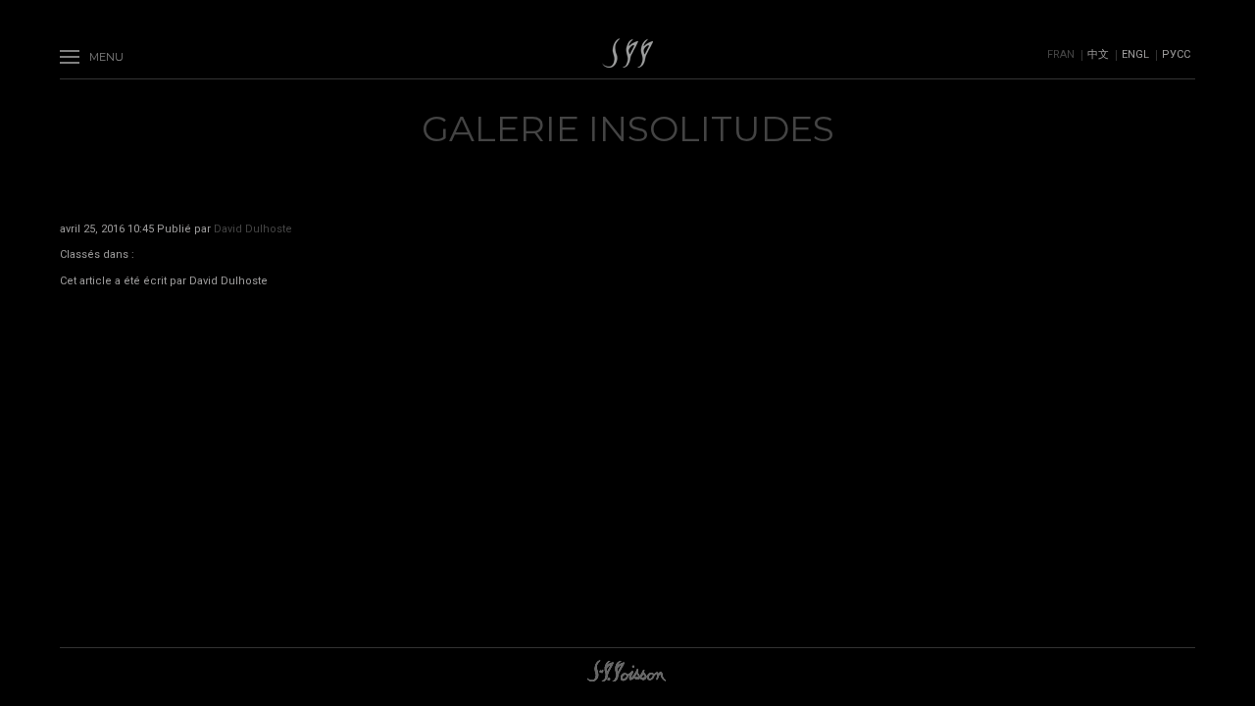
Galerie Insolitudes (628, 128)
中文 (1098, 54)
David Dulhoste (253, 229)
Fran (1061, 54)
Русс (1176, 54)
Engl (1135, 54)
